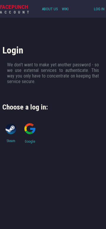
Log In (99, 9)
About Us (50, 9)
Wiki (65, 9)
